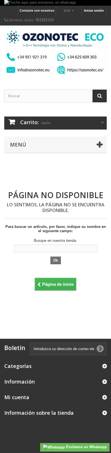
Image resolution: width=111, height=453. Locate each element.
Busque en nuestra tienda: (55, 240)
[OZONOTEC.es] (55, 52)
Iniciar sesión (94, 10)
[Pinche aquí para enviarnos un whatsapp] (55, 3)
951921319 (45, 20)
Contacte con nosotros (37, 10)
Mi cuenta (16, 397)
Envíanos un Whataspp (86, 447)
